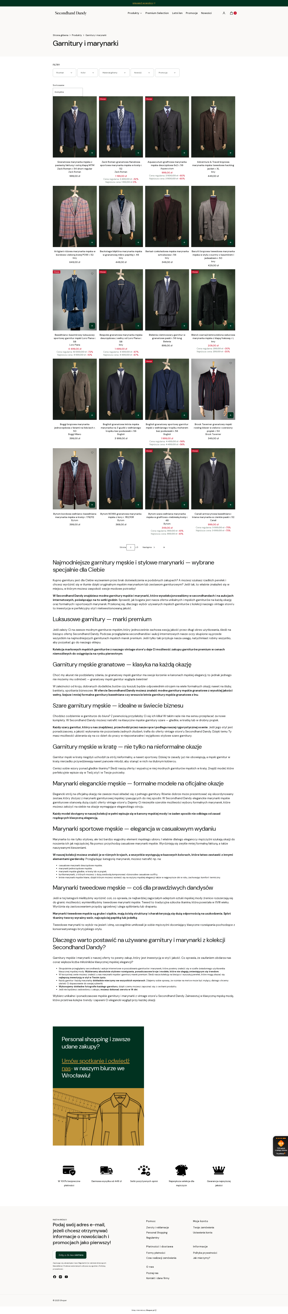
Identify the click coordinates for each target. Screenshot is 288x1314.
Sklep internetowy (143, 1310)
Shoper (63, 1300)
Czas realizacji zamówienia (161, 1258)
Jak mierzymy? (201, 1258)
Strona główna (60, 35)
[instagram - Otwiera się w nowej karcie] (60, 1277)
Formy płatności (155, 1252)
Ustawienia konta (202, 1232)
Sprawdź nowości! (143, 3)
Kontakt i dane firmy (157, 1278)
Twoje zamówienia (203, 1227)
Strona (123, 547)
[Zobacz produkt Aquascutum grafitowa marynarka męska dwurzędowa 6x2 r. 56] (184, 153)
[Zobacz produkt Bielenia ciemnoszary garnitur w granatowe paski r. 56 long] (184, 326)
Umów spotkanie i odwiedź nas (96, 1064)
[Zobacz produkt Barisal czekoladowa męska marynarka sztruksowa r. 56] (184, 242)
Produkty (77, 35)
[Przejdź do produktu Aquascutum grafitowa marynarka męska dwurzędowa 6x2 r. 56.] (167, 127)
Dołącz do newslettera (71, 1255)
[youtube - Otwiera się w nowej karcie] (66, 1277)
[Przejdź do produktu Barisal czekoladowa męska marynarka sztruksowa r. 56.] (167, 216)
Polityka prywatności (205, 1252)
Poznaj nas (152, 1273)
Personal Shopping (157, 1232)
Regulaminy (152, 1237)
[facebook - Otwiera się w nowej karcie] (54, 1277)
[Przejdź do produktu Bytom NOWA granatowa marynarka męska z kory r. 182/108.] (121, 478)
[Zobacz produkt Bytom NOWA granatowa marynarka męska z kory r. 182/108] (138, 505)
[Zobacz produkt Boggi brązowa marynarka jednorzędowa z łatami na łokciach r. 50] (92, 415)
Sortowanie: (59, 85)
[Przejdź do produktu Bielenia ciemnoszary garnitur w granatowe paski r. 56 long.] (167, 299)
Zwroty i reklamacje (157, 1227)
